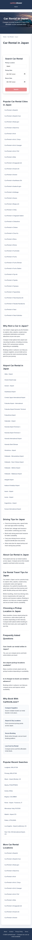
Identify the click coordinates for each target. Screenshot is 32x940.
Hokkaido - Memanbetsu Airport (14, 456)
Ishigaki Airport (9, 479)
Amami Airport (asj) (10, 380)
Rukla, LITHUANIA (10, 820)
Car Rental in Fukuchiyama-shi (14, 298)
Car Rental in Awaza (11, 198)
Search (16, 89)
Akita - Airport (9, 374)
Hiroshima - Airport (10, 450)
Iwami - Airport (9, 491)
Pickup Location (10, 62)
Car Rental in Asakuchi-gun (13, 186)
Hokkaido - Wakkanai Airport (13, 474)
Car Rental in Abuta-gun (12, 122)
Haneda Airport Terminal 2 (12, 432)
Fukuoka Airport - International (14, 403)
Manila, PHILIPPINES (11, 785)
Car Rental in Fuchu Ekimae (13, 262)
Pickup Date (8, 70)
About (5, 931)
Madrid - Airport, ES (10, 814)
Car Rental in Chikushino (12, 221)
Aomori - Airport (9, 386)
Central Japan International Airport (15, 397)
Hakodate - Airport (10, 421)
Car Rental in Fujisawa (11, 286)
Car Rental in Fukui (10, 309)
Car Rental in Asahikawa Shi (13, 180)
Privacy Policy (19, 931)
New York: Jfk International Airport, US (15, 833)
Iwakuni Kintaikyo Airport (12, 485)
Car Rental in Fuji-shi (11, 274)
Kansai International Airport (13, 509)
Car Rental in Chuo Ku (11, 233)
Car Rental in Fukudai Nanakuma (15, 303)
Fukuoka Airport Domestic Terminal (15, 409)
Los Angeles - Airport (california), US (15, 826)
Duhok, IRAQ (9, 791)
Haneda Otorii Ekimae (11, 444)
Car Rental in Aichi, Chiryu (13, 139)
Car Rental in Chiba (11, 210)
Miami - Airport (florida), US (13, 779)
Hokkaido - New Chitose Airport (14, 462)
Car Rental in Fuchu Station (13, 268)
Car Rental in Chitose (11, 227)
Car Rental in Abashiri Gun (13, 116)
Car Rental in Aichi (10, 133)
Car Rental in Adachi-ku (12, 127)
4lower (16, 3)
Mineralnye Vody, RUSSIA (12, 808)
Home (16, 6)
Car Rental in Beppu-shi (12, 204)
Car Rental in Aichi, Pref (12, 151)
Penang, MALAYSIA (11, 773)
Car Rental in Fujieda (11, 280)
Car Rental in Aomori (11, 174)
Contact (11, 931)
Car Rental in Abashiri (11, 110)
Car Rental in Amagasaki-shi (13, 163)
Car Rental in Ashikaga (12, 192)
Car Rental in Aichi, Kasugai (13, 145)
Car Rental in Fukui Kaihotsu (13, 315)
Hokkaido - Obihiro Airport (12, 468)
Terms (26, 931)
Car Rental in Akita (10, 157)
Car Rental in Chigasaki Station (14, 215)
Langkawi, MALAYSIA (11, 767)
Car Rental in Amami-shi (12, 168)
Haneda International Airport (13, 438)
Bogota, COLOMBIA (11, 796)
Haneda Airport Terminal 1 (12, 427)
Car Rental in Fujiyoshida (12, 292)
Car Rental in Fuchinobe (12, 251)
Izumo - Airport (9, 497)
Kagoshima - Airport (10, 503)
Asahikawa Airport (10, 391)
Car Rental (10, 37)
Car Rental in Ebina (10, 239)
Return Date (8, 78)
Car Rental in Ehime (11, 245)
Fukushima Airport (10, 415)
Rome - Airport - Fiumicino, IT (13, 802)
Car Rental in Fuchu (11, 256)
